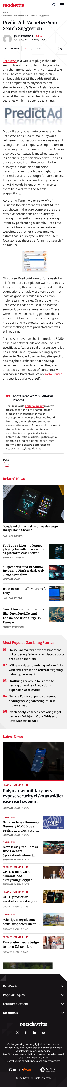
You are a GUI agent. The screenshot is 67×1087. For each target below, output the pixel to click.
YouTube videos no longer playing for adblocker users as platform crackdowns (23, 549)
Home (6, 12)
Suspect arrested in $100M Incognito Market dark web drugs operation (23, 570)
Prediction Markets (15, 785)
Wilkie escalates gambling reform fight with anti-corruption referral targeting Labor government (36, 670)
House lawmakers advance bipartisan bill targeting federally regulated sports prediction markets (36, 654)
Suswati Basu (11, 807)
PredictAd (10, 61)
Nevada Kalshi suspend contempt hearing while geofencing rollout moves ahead (32, 701)
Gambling (9, 817)
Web (7, 464)
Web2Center (53, 374)
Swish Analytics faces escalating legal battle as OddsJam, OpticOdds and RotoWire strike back (35, 716)
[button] (54, 5)
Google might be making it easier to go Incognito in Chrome (30, 528)
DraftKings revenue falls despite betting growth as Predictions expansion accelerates (31, 685)
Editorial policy (34, 406)
